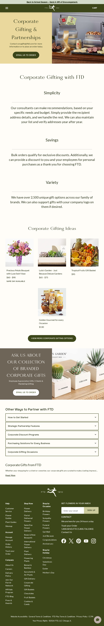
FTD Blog (9, 596)
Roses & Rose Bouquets (29, 536)
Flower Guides (8, 516)
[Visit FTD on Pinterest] (79, 541)
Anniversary (48, 544)
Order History (8, 545)
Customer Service (9, 509)
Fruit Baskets (29, 597)
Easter (45, 568)
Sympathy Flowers (47, 519)
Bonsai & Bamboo (28, 566)
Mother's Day (48, 572)
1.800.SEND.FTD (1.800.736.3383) (77, 529)
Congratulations (50, 540)
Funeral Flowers (46, 526)
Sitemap (8, 526)
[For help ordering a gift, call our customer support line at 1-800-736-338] (52, 8)
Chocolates (29, 593)
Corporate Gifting (28, 584)
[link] (19, 253)
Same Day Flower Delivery (28, 528)
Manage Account (9, 538)
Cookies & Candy (28, 602)
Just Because (48, 536)
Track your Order (10, 552)
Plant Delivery (27, 552)
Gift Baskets (29, 589)
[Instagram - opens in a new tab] (94, 541)
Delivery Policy (9, 574)
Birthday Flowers (46, 512)
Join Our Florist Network (9, 583)
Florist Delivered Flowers (28, 518)
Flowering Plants (28, 559)
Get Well (46, 532)
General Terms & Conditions (40, 617)
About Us (9, 565)
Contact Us (66, 532)
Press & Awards (8, 601)
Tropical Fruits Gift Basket (84, 270)
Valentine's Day (47, 563)
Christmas (47, 558)
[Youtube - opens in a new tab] (87, 541)
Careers (8, 569)
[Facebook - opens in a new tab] (64, 541)
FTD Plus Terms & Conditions (63, 617)
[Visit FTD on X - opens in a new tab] (72, 541)
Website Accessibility (19, 617)
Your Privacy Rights (40, 621)
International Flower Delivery (29, 544)
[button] (6, 8)
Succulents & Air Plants (29, 573)
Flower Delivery (27, 509)
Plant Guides (10, 522)
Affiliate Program (9, 590)
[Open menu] (6, 8)
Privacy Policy (81, 617)
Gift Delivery (29, 579)
